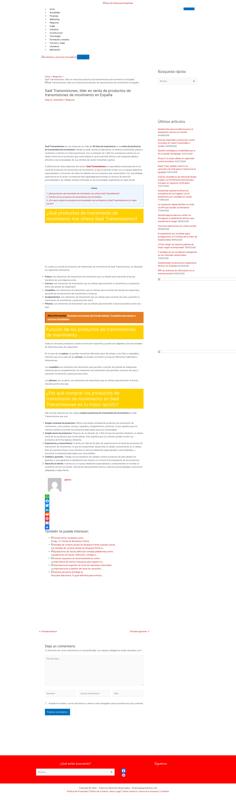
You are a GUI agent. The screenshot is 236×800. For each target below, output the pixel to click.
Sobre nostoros (130, 791)
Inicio (52, 9)
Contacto (164, 791)
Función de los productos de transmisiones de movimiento (73, 197)
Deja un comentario (54, 99)
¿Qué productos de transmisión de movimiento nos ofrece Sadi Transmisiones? (83, 193)
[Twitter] (94, 505)
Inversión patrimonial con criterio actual (177, 226)
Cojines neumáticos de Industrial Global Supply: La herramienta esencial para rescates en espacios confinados (177, 179)
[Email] (94, 523)
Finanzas (54, 16)
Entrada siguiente (139, 631)
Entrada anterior (48, 631)
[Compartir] (94, 527)
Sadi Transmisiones (96, 166)
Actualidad (55, 12)
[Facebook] (94, 501)
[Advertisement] (118, 40)
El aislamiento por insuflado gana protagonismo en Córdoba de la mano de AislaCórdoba (177, 236)
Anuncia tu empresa (149, 791)
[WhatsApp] (94, 497)
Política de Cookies (98, 791)
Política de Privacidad (77, 791)
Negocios (70, 99)
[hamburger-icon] (189, 9)
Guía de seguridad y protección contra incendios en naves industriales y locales (176, 143)
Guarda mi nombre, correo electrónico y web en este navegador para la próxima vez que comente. (96, 703)
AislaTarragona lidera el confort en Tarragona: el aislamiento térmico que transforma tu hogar (176, 218)
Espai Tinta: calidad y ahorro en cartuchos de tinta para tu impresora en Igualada (177, 169)
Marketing (54, 19)
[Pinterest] (94, 518)
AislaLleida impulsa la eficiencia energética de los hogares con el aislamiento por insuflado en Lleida (174, 193)
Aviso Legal (115, 791)
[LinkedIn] (94, 510)
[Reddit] (94, 514)
